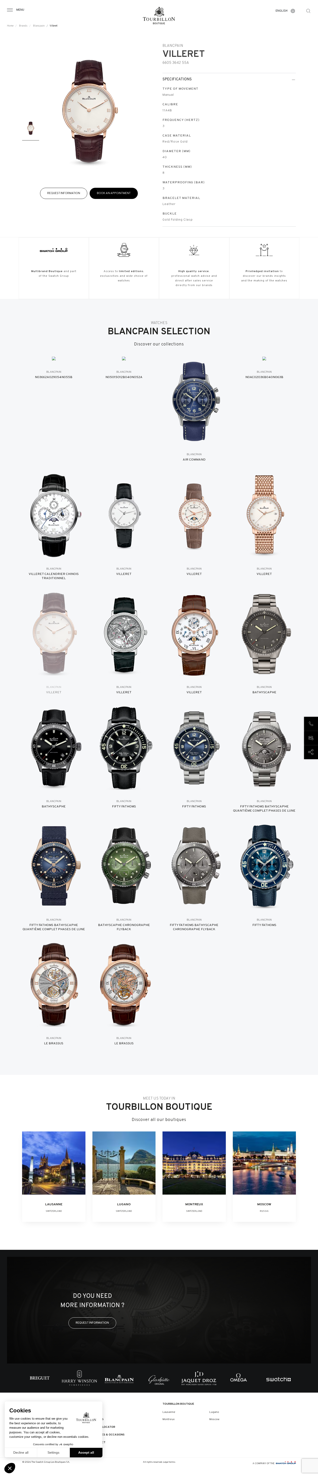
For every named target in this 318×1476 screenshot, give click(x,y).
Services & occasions (108, 1434)
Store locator (103, 1427)
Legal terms (169, 1462)
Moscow (214, 1419)
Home (10, 26)
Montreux (168, 1419)
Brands (23, 26)
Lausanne (168, 1412)
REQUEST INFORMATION (63, 193)
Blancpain (39, 26)
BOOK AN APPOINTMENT (114, 193)
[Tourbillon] (159, 15)
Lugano (214, 1412)
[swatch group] (286, 1463)
